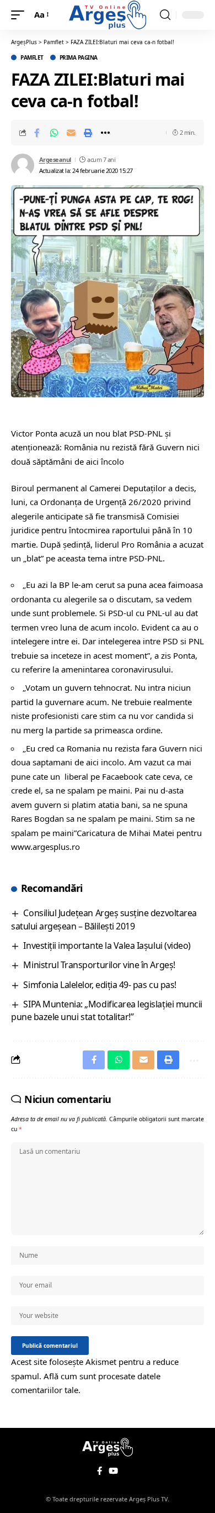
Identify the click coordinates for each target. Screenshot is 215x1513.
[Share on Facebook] (37, 132)
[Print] (88, 132)
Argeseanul (55, 159)
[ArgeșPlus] (107, 15)
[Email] (71, 132)
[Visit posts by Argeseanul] (22, 165)
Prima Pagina (79, 57)
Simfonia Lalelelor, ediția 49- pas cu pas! (99, 985)
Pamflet (32, 57)
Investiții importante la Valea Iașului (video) (106, 945)
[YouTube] (113, 1471)
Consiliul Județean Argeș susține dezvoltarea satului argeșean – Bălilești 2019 (104, 919)
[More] (105, 132)
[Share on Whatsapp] (54, 132)
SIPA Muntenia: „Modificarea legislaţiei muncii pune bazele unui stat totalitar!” (106, 1010)
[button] (20, 15)
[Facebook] (99, 1471)
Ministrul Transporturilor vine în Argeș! (99, 965)
